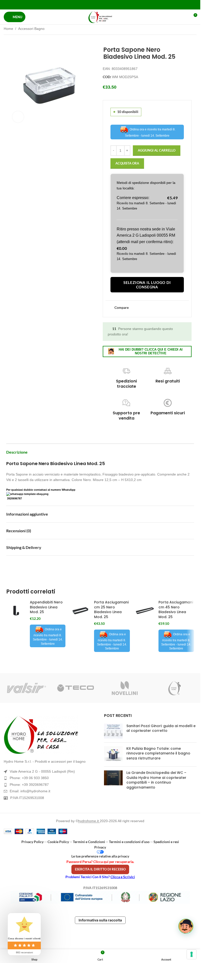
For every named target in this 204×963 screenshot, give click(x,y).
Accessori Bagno (31, 29)
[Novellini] (124, 688)
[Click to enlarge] (18, 116)
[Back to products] (188, 29)
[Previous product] (182, 29)
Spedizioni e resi (166, 842)
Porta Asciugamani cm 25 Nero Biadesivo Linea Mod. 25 (111, 609)
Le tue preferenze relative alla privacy (100, 856)
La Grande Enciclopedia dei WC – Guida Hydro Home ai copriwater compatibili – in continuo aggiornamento (156, 780)
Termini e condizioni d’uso (129, 842)
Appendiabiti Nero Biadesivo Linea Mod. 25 (46, 607)
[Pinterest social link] (100, 4)
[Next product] (194, 29)
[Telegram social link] (112, 4)
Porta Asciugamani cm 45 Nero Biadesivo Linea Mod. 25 (175, 609)
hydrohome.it (89, 821)
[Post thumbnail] (113, 731)
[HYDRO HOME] (173, 688)
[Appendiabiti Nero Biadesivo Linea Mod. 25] (16, 611)
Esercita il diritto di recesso (100, 869)
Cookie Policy (58, 842)
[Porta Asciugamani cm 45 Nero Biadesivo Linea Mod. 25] (145, 611)
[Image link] (50, 734)
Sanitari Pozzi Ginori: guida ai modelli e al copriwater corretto (161, 728)
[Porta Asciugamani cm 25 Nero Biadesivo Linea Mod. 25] (80, 611)
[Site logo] (100, 16)
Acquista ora (127, 163)
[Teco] (75, 688)
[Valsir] (26, 688)
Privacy (100, 847)
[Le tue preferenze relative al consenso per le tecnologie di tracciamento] (191, 954)
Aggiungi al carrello (156, 150)
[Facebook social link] (87, 4)
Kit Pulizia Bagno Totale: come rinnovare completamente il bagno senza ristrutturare (158, 753)
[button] (185, 926)
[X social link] (94, 4)
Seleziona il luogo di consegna (147, 284)
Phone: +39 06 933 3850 (29, 778)
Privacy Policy (32, 842)
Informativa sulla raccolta (100, 920)
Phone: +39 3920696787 (29, 785)
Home (8, 29)
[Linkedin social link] (106, 4)
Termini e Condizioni (89, 842)
